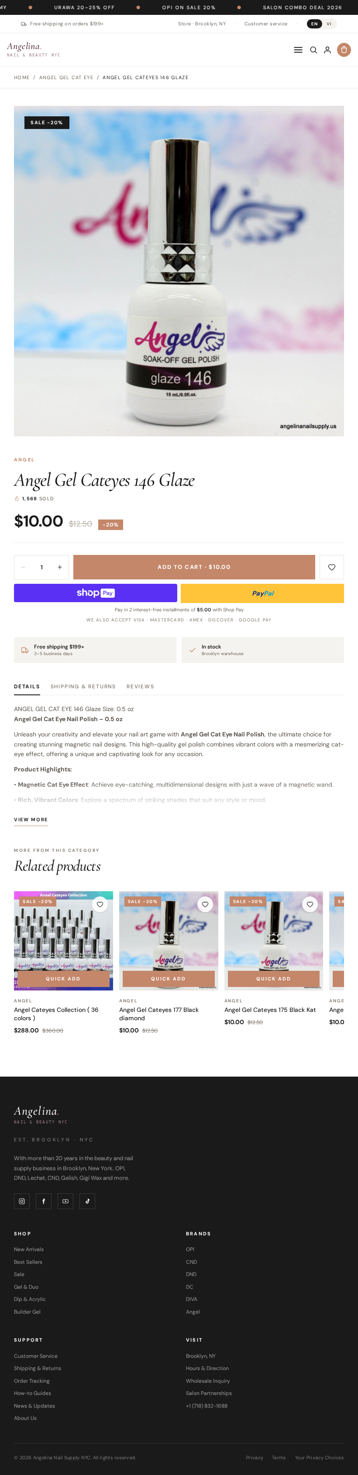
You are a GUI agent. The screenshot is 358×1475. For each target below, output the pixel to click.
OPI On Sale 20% (146, 7)
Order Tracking (32, 1380)
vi (329, 24)
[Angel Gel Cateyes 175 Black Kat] (274, 940)
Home (22, 77)
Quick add (63, 979)
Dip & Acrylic (30, 1299)
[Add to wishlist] (332, 567)
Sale (19, 1274)
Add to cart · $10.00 (194, 567)
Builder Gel (27, 1311)
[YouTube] (65, 1201)
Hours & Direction (207, 1368)
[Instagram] (22, 1201)
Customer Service (36, 1356)
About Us (25, 1418)
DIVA (191, 1299)
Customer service (266, 24)
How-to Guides (32, 1393)
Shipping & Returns (83, 686)
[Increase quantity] (60, 567)
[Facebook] (44, 1201)
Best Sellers (28, 1262)
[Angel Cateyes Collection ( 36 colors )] (63, 940)
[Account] (327, 49)
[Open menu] (298, 50)
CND (191, 1262)
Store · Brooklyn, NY (202, 24)
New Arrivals (29, 1249)
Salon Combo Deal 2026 (259, 7)
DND (191, 1274)
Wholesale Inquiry (208, 1380)
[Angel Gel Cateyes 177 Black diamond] (168, 940)
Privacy (254, 1457)
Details (27, 686)
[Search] (313, 49)
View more (31, 819)
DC (189, 1286)
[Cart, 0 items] (344, 50)
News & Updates (34, 1405)
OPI (190, 1249)
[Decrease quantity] (23, 567)
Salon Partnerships (209, 1393)
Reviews (141, 686)
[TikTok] (87, 1201)
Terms (279, 1457)
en (314, 24)
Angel (24, 460)
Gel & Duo (26, 1286)
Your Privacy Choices (319, 1457)
